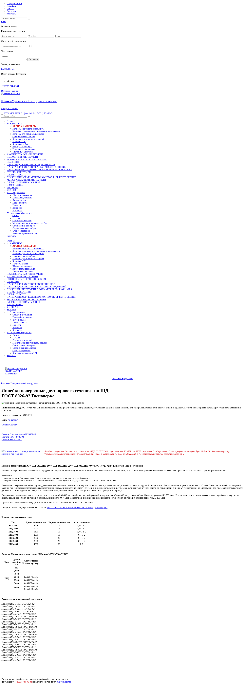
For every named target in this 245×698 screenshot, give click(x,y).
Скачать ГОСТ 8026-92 (13, 437)
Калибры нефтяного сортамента (28, 129)
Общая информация (22, 195)
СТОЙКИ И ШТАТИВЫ (19, 172)
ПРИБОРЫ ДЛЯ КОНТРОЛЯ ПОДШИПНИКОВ (31, 164)
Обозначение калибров (23, 225)
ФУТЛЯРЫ (12, 187)
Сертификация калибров (24, 228)
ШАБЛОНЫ (13, 162)
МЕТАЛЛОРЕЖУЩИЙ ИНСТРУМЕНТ (26, 180)
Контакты (11, 13)
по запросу (13, 420)
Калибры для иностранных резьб (28, 139)
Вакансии (17, 208)
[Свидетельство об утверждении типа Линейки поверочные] (23, 454)
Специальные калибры (23, 136)
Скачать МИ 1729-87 (12, 439)
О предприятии (14, 3)
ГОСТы (10, 8)
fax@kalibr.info (28, 113)
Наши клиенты (19, 203)
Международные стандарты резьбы (29, 223)
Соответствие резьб (21, 220)
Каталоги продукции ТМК (25, 233)
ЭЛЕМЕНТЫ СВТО (17, 174)
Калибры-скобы (20, 144)
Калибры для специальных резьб (28, 134)
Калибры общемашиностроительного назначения (36, 131)
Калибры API (19, 141)
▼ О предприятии (16, 192)
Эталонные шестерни (22, 152)
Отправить (33, 59)
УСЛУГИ (11, 190)
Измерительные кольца (23, 149)
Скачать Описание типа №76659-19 (19, 434)
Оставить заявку (9, 424)
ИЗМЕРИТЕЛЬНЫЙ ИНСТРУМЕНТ (25, 154)
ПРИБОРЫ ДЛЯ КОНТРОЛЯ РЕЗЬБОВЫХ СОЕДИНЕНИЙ (36, 167)
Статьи (15, 215)
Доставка (11, 11)
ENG (3, 21)
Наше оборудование (22, 197)
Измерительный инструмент (24, 383)
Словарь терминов (21, 231)
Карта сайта (237, 687)
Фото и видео (19, 200)
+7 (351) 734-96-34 (10, 86)
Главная (10, 121)
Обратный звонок (9, 91)
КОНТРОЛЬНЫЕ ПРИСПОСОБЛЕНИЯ (27, 159)
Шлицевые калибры (22, 146)
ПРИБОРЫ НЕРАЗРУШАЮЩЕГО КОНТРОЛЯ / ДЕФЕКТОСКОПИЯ (41, 177)
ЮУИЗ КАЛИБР (12, 113)
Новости (16, 205)
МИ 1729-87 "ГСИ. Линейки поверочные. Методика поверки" (77, 507)
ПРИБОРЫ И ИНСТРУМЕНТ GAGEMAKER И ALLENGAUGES (39, 169)
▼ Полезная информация (19, 213)
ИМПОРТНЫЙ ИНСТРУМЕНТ (22, 157)
